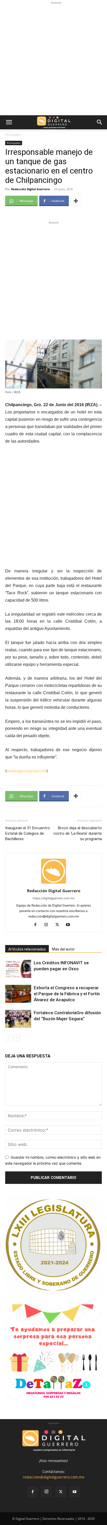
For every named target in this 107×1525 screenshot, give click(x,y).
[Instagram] (48, 925)
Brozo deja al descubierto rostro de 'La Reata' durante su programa (78, 833)
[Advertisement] (53, 59)
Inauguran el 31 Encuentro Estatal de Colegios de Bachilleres (27, 833)
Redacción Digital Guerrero (30, 189)
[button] (9, 122)
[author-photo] (53, 883)
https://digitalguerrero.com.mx (54, 898)
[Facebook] (37, 925)
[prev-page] (8, 1038)
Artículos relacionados (27, 949)
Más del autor (63, 949)
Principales (13, 134)
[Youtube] (70, 925)
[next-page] (17, 1038)
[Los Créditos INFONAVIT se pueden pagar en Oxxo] (18, 969)
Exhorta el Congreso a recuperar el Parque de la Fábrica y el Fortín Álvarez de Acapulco (67, 993)
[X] (59, 925)
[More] (75, 201)
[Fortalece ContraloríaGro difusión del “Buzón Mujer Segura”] (18, 1019)
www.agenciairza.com (26, 770)
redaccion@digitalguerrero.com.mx (53, 1477)
